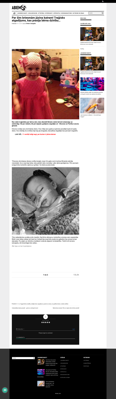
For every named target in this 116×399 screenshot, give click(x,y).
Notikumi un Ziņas (78, 13)
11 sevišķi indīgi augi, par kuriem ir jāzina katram (39, 134)
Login (73, 329)
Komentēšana (87, 363)
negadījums (40, 303)
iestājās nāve (34, 303)
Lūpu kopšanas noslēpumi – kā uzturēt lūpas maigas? (50, 384)
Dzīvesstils (56, 13)
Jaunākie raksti (22, 13)
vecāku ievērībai (64, 303)
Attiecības (41, 13)
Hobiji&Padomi (32, 13)
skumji (49, 303)
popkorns (45, 303)
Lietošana (86, 360)
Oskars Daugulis (31, 23)
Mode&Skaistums (66, 13)
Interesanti (49, 13)
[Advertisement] (45, 37)
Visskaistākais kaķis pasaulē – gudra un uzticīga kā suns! (25, 308)
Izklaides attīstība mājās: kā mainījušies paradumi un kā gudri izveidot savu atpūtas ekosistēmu (47, 373)
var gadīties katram (56, 303)
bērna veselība (27, 303)
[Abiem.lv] (14, 13)
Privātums (86, 366)
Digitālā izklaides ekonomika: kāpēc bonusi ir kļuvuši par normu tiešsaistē (51, 362)
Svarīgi (18, 303)
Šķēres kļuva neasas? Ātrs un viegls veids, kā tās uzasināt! (66, 308)
